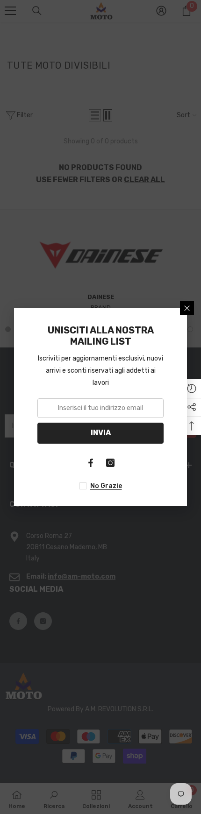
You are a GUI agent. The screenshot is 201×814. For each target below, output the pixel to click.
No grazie (106, 486)
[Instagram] (110, 463)
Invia (101, 432)
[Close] (187, 308)
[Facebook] (90, 463)
